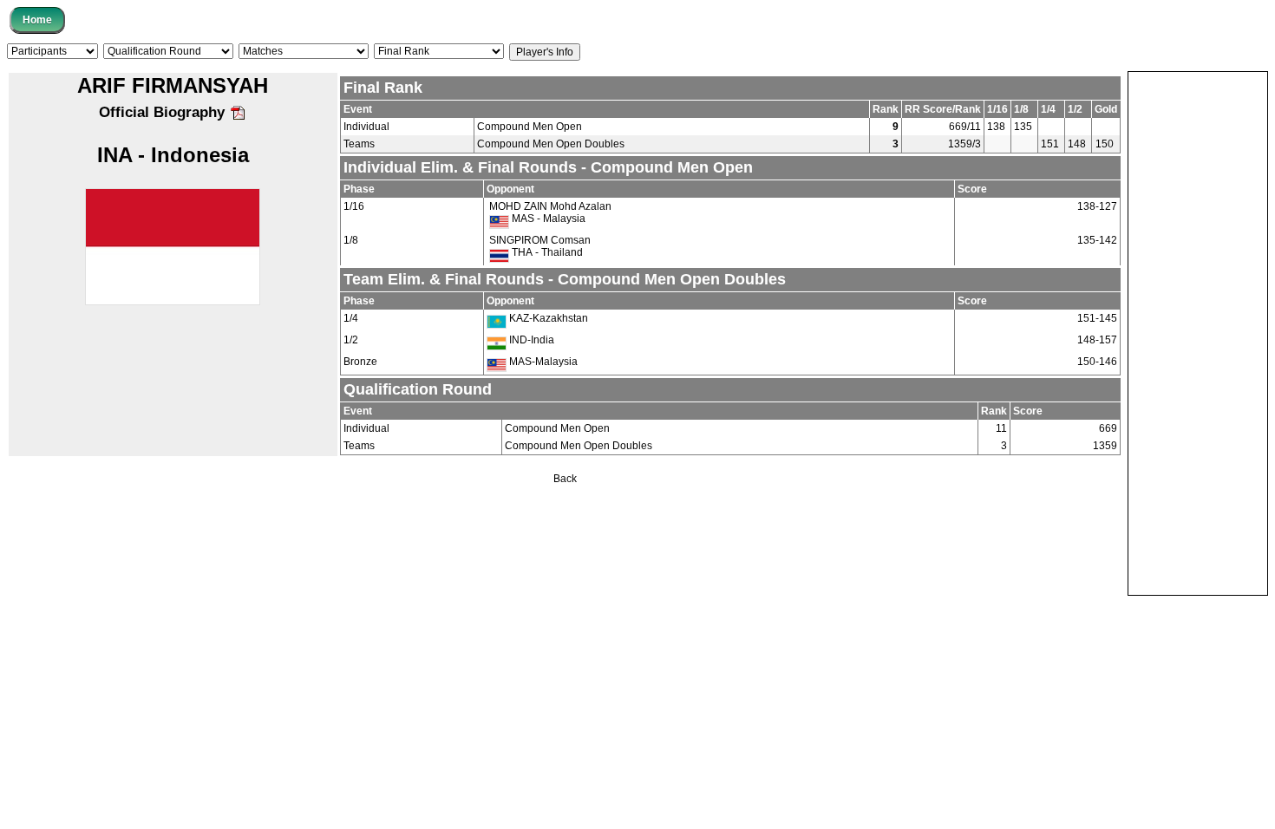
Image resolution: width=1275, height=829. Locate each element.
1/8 (350, 240)
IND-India (530, 340)
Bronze (360, 362)
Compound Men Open (529, 127)
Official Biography (164, 112)
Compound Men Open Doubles (550, 144)
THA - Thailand (546, 252)
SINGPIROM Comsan (540, 240)
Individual (366, 127)
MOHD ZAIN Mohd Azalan (550, 206)
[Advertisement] (1197, 332)
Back (565, 479)
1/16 (353, 206)
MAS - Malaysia (547, 218)
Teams (359, 144)
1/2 (350, 340)
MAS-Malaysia (542, 362)
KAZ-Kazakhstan (547, 318)
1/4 (350, 318)
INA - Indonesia (173, 154)
